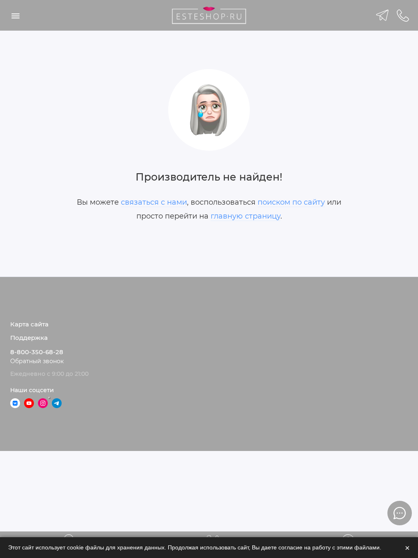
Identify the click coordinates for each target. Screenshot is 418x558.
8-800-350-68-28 (36, 352)
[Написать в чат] (399, 513)
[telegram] (382, 15)
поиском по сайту (291, 202)
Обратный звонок (37, 361)
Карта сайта (29, 324)
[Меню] (15, 15)
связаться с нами (154, 202)
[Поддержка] (402, 15)
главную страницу (245, 216)
